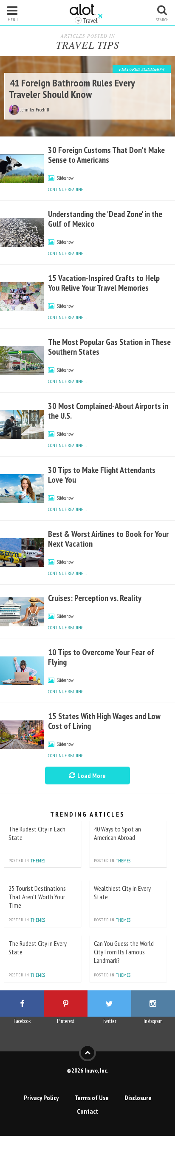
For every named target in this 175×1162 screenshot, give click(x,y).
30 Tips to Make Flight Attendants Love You (101, 474)
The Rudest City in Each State (36, 833)
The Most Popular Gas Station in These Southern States (109, 346)
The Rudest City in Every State (37, 947)
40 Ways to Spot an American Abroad (117, 833)
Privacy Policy (41, 1097)
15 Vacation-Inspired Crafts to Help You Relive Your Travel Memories (104, 282)
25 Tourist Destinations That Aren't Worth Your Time (37, 896)
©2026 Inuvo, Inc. (87, 1070)
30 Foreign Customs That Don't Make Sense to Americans (106, 155)
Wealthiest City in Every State (122, 892)
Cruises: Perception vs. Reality (94, 597)
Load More (91, 775)
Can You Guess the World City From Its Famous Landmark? (124, 952)
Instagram (153, 1021)
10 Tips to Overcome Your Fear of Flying (101, 657)
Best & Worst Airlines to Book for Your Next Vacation (108, 538)
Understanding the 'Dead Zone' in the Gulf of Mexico (105, 218)
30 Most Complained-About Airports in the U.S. (108, 410)
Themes (38, 860)
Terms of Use (91, 1097)
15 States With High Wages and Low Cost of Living (104, 721)
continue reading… (67, 189)
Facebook (22, 1021)
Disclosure (138, 1097)
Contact (87, 1111)
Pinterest (65, 1021)
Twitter (109, 1021)
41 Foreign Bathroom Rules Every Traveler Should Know (72, 88)
